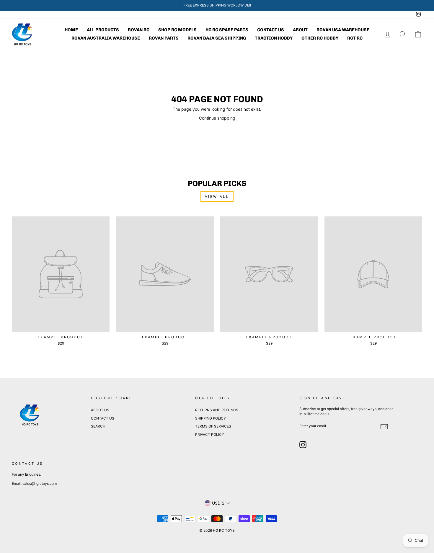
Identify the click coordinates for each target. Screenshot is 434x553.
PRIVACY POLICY (209, 434)
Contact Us (270, 29)
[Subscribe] (384, 426)
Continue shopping (217, 117)
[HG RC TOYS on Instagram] (302, 444)
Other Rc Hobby (319, 38)
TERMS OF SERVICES (213, 426)
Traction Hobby (274, 38)
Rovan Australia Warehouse (105, 38)
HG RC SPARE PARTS (226, 29)
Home (71, 29)
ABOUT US (100, 410)
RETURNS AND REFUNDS (216, 410)
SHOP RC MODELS (177, 29)
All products (103, 29)
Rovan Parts (164, 38)
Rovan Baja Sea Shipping (216, 38)
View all (217, 196)
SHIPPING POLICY (210, 418)
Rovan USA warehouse (342, 29)
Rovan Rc (138, 29)
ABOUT (300, 29)
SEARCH (98, 426)
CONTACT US (102, 418)
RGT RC (355, 38)
